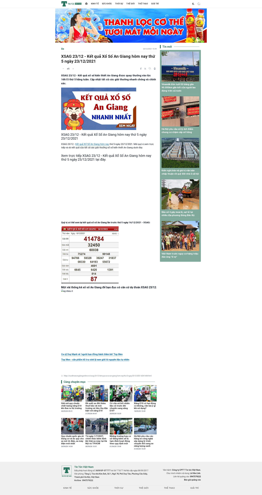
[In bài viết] (155, 69)
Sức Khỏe (107, 4)
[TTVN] (66, 471)
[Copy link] (150, 69)
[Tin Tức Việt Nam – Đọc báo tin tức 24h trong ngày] (71, 4)
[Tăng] (73, 68)
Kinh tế (95, 4)
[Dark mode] (193, 4)
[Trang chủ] (86, 4)
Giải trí (155, 4)
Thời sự (119, 4)
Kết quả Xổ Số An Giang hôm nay (92, 144)
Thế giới (130, 4)
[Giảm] (63, 68)
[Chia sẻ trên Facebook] (140, 68)
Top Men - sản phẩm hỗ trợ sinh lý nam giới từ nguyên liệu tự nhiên (95, 359)
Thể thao (143, 4)
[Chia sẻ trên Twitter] (145, 68)
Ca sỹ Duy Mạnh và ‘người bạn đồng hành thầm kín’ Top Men (92, 354)
